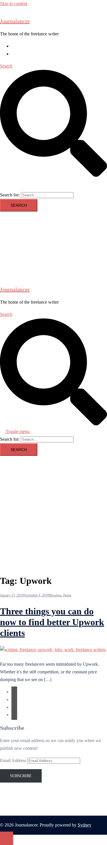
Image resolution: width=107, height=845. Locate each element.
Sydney (84, 824)
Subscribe (21, 776)
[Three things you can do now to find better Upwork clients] (53, 649)
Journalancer (15, 21)
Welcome (19, 46)
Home (67, 595)
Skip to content (13, 3)
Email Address (13, 760)
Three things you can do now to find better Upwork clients (52, 622)
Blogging (55, 595)
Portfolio (19, 53)
